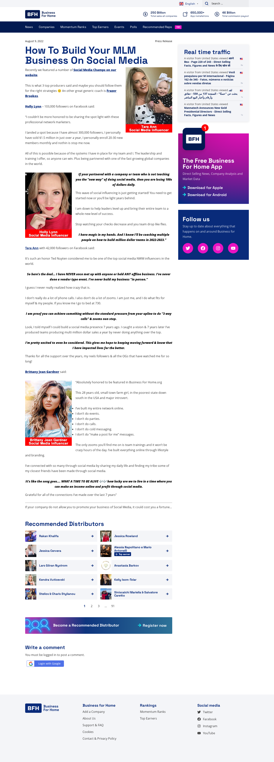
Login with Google (49, 663)
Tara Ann (32, 248)
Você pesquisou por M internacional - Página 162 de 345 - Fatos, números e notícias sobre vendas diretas (209, 109)
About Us (89, 718)
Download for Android (207, 195)
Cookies (88, 732)
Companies (46, 27)
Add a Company (94, 712)
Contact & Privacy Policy (99, 738)
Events (119, 27)
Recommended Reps (157, 27)
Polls (133, 27)
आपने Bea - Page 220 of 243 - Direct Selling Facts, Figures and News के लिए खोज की (209, 93)
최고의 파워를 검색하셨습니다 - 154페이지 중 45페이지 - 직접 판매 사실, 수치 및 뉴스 (211, 79)
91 (113, 606)
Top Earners (100, 27)
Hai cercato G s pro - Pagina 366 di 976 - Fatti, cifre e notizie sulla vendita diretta (210, 65)
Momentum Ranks (73, 27)
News (29, 27)
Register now (155, 625)
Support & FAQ (93, 725)
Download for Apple (205, 188)
